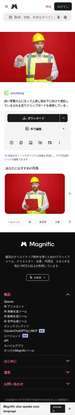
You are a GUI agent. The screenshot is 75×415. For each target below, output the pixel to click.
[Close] (69, 408)
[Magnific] (37, 245)
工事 (57, 221)
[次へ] (69, 194)
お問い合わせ (13, 383)
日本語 (37, 277)
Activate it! (57, 408)
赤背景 (43, 221)
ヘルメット (14, 221)
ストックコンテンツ (16, 326)
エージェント (15, 336)
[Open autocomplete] (8, 17)
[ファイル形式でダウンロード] (64, 118)
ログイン (63, 6)
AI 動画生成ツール (15, 316)
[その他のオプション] (59, 143)
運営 (7, 372)
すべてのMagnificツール (19, 350)
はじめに (10, 361)
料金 (48, 6)
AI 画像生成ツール (14, 155)
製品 (7, 294)
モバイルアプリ (14, 346)
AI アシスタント (14, 306)
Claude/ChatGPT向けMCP (24, 331)
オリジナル (27, 34)
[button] (37, 277)
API (6, 341)
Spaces (8, 301)
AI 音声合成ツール (15, 321)
